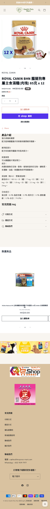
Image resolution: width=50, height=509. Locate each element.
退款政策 (36, 501)
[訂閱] (37, 476)
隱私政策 (44, 501)
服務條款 (22, 504)
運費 (9, 92)
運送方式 (8, 425)
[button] (4, 10)
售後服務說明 (10, 435)
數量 (3, 96)
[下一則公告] (45, 2)
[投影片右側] (30, 68)
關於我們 (8, 446)
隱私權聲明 (9, 430)
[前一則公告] (4, 2)
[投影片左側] (19, 68)
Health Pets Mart (13, 501)
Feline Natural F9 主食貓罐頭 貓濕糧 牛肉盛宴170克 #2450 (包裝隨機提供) (25, 306)
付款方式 (8, 419)
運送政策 (30, 504)
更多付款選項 (25, 122)
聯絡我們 (8, 441)
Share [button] (6, 128)
